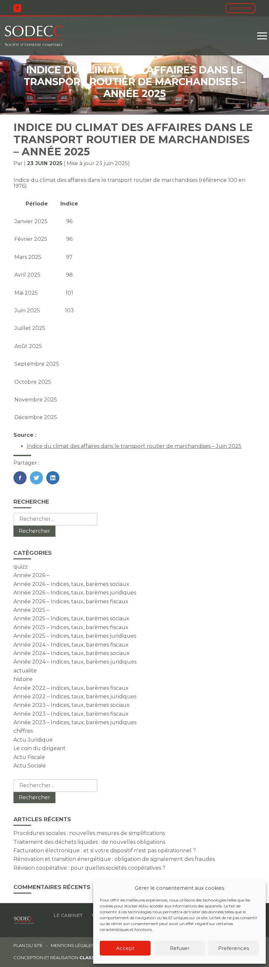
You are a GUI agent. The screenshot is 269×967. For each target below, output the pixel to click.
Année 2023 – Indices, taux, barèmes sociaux (71, 705)
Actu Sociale (29, 766)
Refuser (179, 948)
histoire (22, 679)
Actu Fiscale (29, 757)
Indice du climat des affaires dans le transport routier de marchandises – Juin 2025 (134, 446)
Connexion (241, 8)
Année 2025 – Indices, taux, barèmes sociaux (71, 618)
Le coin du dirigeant (39, 748)
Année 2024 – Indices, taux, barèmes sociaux (71, 653)
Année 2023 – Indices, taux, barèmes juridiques (74, 722)
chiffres (23, 731)
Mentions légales (72, 945)
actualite (25, 670)
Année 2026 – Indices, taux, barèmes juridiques (74, 593)
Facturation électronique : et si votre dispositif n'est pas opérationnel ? (104, 850)
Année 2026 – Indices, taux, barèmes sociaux (71, 584)
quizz (20, 567)
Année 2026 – (31, 575)
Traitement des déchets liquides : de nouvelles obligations (89, 842)
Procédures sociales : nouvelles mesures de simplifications (89, 833)
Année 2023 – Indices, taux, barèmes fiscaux (71, 714)
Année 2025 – (31, 610)
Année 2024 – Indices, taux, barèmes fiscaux (71, 645)
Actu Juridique (33, 740)
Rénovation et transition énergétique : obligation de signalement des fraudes (114, 859)
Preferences (233, 948)
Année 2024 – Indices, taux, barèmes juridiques (74, 662)
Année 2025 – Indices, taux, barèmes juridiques (74, 636)
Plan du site (28, 945)
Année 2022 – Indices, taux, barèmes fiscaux (71, 688)
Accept (125, 948)
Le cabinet (67, 915)
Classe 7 (90, 957)
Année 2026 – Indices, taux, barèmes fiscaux (70, 601)
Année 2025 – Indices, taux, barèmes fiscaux (70, 627)
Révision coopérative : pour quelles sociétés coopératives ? (89, 868)
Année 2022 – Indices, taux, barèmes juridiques (74, 696)
